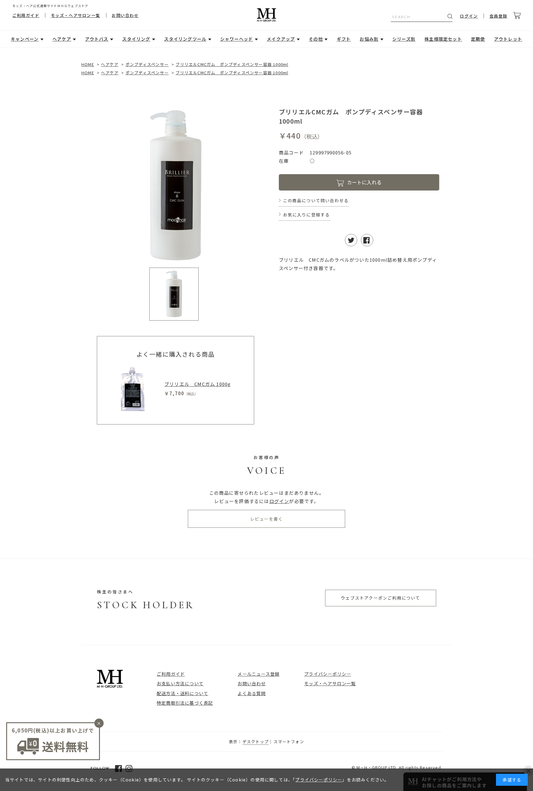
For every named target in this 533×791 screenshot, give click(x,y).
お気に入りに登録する (306, 214)
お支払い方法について (180, 683)
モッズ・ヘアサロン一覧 (75, 15)
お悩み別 (369, 39)
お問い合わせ (125, 15)
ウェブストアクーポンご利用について (380, 598)
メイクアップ (281, 39)
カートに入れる (364, 182)
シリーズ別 (403, 39)
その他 (316, 39)
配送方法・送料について (182, 693)
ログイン (469, 16)
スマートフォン (289, 741)
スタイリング (136, 39)
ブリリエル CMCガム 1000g (197, 384)
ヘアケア (61, 39)
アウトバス (97, 39)
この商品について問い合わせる (316, 200)
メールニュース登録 (258, 673)
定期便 (478, 39)
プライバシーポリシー (327, 673)
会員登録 (498, 16)
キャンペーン (25, 39)
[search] (450, 16)
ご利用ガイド (25, 15)
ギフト (344, 39)
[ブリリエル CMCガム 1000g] (132, 389)
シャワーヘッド (236, 39)
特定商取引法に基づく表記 (185, 702)
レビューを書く (266, 519)
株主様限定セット (443, 39)
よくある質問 (252, 693)
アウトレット (508, 39)
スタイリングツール (185, 39)
